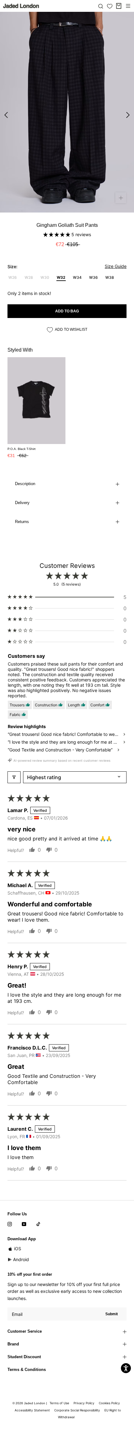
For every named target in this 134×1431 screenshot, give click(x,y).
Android (21, 1259)
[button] (57, 234)
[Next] (128, 115)
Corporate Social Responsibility (77, 1410)
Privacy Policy (84, 1403)
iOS (17, 1248)
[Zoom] (120, 197)
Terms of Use (59, 1403)
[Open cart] (119, 6)
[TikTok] (38, 1223)
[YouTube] (24, 1223)
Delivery (22, 502)
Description (25, 483)
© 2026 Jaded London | (30, 1403)
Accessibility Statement (32, 1410)
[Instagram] (9, 1223)
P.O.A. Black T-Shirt (21, 449)
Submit (111, 1314)
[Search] (100, 6)
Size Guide (116, 266)
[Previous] (6, 115)
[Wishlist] (109, 6)
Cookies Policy (109, 1403)
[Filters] (14, 777)
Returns (22, 521)
